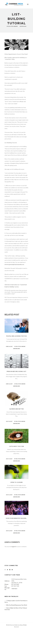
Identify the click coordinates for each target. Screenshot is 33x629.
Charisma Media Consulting (16, 625)
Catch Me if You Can (16, 446)
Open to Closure (16, 482)
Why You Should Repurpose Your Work (16, 605)
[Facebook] (5, 569)
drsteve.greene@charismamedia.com (14, 264)
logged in (13, 546)
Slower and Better (16, 409)
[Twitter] (7, 569)
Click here (14, 588)
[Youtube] (12, 569)
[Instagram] (9, 569)
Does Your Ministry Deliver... (16, 518)
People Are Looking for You (16, 336)
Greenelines (23, 26)
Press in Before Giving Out (16, 371)
